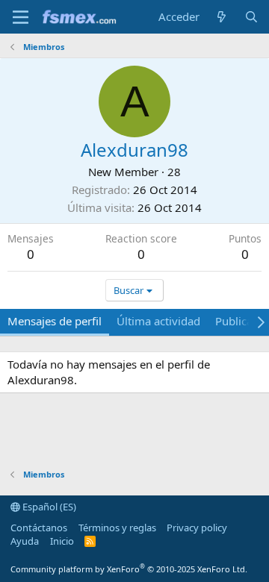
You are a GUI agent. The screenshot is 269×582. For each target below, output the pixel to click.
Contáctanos (38, 527)
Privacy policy (197, 527)
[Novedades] (221, 17)
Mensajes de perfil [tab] (54, 320)
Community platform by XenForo (128, 569)
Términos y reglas (117, 527)
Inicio (62, 541)
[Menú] (20, 17)
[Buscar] (251, 17)
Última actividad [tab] (158, 320)
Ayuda (24, 541)
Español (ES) (48, 506)
